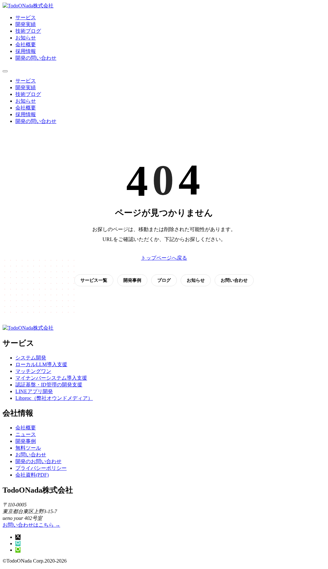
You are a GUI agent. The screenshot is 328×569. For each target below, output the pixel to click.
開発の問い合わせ (35, 58)
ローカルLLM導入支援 (41, 364)
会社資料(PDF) (32, 475)
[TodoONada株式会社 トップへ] (28, 5)
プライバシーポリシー (41, 468)
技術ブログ (28, 31)
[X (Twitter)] (17, 537)
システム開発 (30, 357)
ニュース (25, 434)
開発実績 (25, 24)
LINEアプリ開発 (34, 391)
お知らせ (25, 37)
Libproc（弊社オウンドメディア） (54, 398)
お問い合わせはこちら (31, 525)
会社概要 (25, 44)
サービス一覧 (93, 280)
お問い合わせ (234, 280)
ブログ (164, 280)
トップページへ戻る (164, 258)
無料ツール (28, 448)
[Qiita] (17, 550)
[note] (17, 543)
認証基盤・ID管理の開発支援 (48, 384)
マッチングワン (33, 371)
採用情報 (25, 51)
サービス (25, 17)
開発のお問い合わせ (38, 461)
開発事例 (132, 280)
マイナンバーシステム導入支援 (51, 378)
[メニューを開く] (5, 71)
